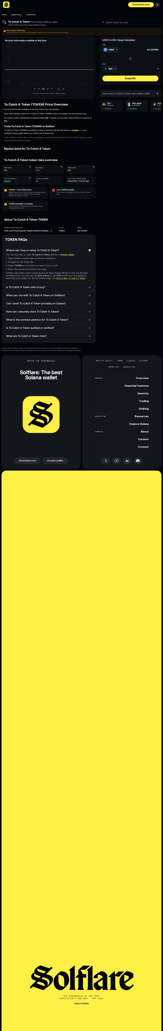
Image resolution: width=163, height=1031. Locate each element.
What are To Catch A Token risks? (26, 336)
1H (34, 89)
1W (43, 89)
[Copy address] (51, 230)
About (145, 431)
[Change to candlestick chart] (63, 89)
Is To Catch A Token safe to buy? (25, 287)
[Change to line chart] (59, 89)
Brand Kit (113, 367)
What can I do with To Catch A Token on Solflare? (35, 295)
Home (4, 15)
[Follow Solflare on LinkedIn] (127, 460)
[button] (81, 31)
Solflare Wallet (67, 254)
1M (47, 89)
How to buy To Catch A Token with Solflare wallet (126, 93)
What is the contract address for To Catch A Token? (37, 319)
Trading (144, 401)
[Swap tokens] (130, 59)
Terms (120, 361)
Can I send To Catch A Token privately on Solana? (36, 303)
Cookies (131, 361)
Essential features (137, 386)
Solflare (75, 130)
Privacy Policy (104, 361)
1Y (52, 89)
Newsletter (129, 367)
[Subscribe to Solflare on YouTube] (116, 460)
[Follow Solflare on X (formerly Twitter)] (105, 460)
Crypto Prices (16, 15)
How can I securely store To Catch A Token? (32, 311)
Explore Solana (139, 424)
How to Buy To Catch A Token (70, 278)
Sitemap (144, 361)
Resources (142, 416)
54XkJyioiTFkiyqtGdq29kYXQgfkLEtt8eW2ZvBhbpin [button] (27, 25)
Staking (144, 409)
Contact (143, 447)
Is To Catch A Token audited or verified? (30, 327)
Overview (142, 378)
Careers (143, 439)
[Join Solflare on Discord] (137, 460)
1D (39, 89)
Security (143, 393)
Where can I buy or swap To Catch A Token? (32, 250)
